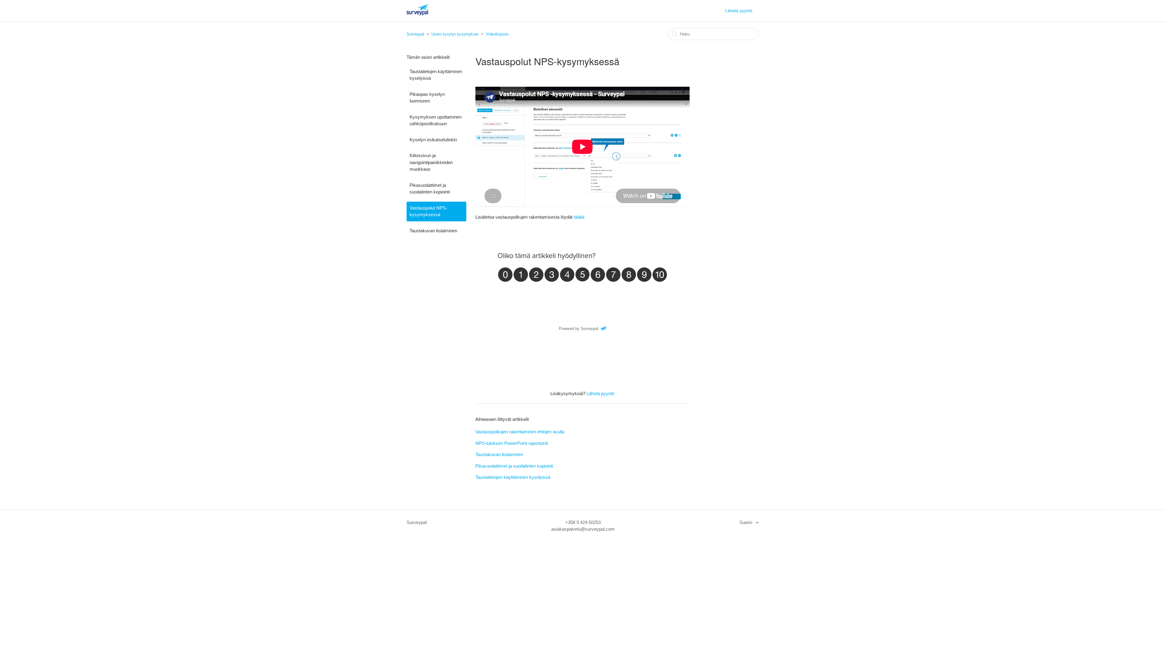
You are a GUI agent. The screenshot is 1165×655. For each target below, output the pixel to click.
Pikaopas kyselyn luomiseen (427, 98)
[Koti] (417, 13)
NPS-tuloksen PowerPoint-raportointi (511, 443)
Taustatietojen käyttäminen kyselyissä (436, 75)
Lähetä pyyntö (738, 10)
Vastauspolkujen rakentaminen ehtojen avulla (519, 431)
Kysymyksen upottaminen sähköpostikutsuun (435, 120)
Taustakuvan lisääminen (433, 230)
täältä (579, 217)
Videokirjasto (497, 34)
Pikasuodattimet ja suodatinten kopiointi (430, 189)
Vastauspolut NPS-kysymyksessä (428, 211)
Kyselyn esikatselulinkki (433, 139)
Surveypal (415, 34)
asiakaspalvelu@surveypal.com (583, 529)
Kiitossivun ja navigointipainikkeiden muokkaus (431, 162)
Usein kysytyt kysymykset (454, 34)
